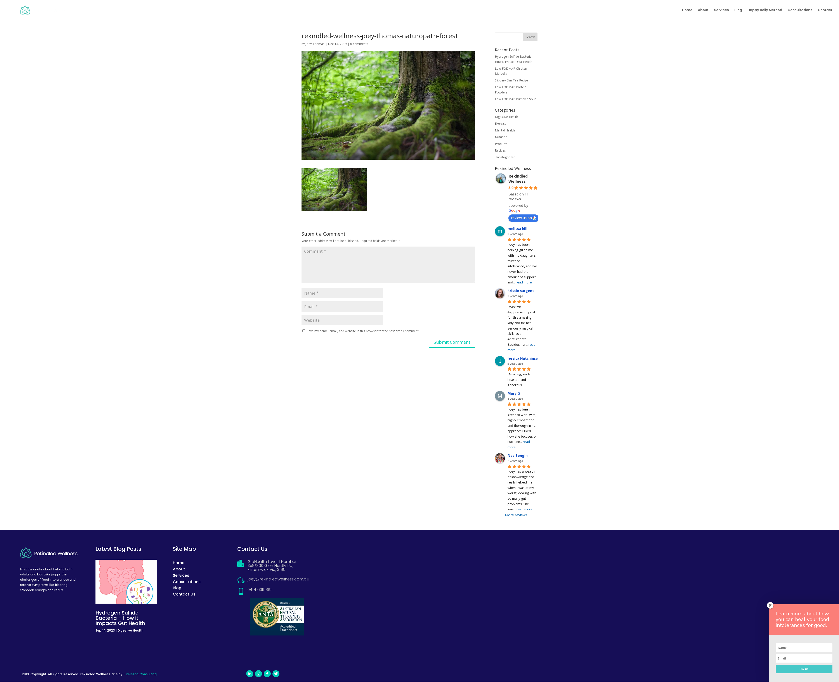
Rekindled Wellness (518, 178)
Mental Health (505, 130)
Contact (825, 10)
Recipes (500, 150)
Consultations (800, 10)
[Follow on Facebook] (267, 673)
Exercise (500, 123)
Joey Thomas (315, 44)
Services (721, 10)
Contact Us (184, 594)
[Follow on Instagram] (258, 673)
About (703, 10)
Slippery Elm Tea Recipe (512, 80)
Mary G (514, 393)
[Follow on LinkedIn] (249, 673)
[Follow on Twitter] (275, 673)
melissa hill (517, 228)
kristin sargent (521, 290)
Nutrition (501, 137)
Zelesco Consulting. (141, 674)
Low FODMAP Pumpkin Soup (515, 99)
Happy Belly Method (764, 10)
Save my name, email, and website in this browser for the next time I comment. (363, 331)
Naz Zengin (518, 455)
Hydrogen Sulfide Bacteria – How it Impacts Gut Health (120, 618)
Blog (738, 10)
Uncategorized (505, 157)
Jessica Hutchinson (524, 358)
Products (501, 144)
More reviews (516, 515)
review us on (521, 217)
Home (687, 10)
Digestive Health (506, 117)
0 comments (359, 44)
